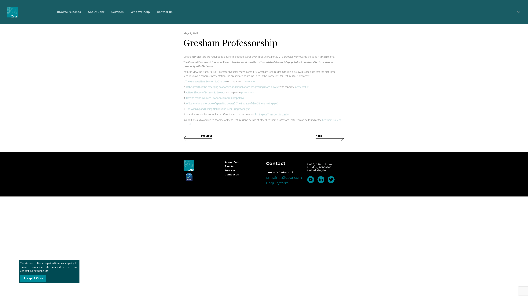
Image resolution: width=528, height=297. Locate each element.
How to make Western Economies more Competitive (215, 97)
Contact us (165, 12)
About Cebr (96, 12)
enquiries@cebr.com (284, 177)
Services (230, 170)
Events (229, 166)
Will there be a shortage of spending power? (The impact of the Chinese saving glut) (232, 103)
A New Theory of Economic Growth (205, 92)
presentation (249, 81)
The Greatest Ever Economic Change (205, 81)
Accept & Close (33, 278)
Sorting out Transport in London (272, 114)
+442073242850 (279, 172)
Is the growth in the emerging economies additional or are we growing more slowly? (232, 86)
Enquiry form (277, 183)
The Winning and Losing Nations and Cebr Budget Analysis (218, 108)
